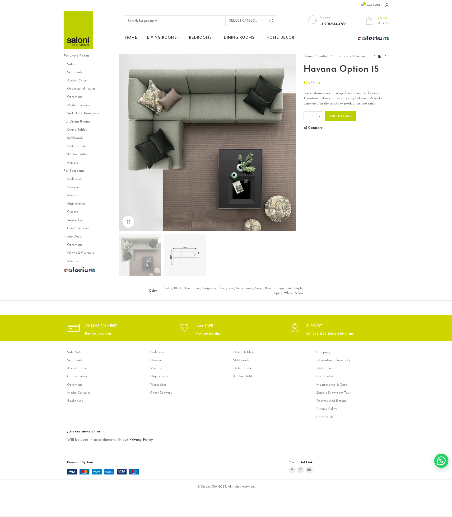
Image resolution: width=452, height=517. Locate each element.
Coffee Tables (77, 376)
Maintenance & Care (331, 385)
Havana (359, 56)
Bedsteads (75, 179)
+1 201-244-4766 (333, 24)
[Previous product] (374, 56)
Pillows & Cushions (80, 253)
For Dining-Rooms (77, 121)
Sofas (71, 64)
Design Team (325, 368)
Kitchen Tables (78, 154)
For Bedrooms (74, 171)
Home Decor (73, 236)
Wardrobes (75, 220)
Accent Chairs (77, 80)
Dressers (73, 187)
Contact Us (324, 417)
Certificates (325, 376)
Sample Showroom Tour (333, 393)
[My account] (387, 5)
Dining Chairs (77, 146)
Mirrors (72, 163)
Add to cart (340, 116)
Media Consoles (79, 105)
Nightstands (76, 204)
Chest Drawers (78, 228)
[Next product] (385, 56)
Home (307, 56)
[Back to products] (380, 56)
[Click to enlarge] (128, 222)
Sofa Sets (341, 56)
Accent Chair (76, 368)
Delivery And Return (331, 401)
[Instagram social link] (300, 470)
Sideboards (75, 138)
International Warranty (333, 360)
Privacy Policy (326, 409)
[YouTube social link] (309, 470)
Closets (72, 212)
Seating (323, 56)
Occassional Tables (81, 88)
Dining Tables (77, 130)
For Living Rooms (76, 56)
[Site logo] (78, 30)
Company (323, 352)
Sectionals (74, 72)
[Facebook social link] (292, 470)
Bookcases (75, 401)
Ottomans (74, 97)
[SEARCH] (271, 20)
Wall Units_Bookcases (83, 113)
